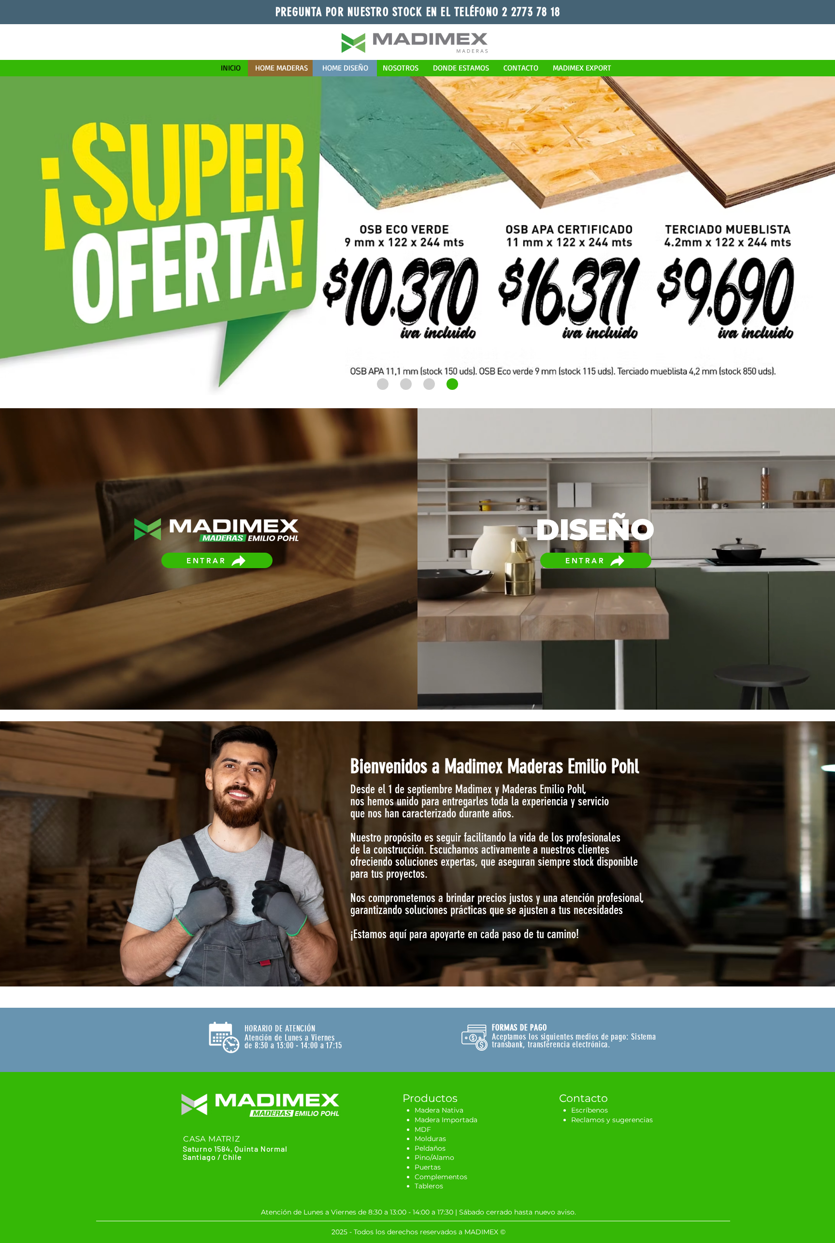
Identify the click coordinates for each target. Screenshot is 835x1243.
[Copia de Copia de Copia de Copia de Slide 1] (383, 384)
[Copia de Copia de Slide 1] (429, 384)
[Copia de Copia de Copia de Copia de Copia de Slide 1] (406, 384)
